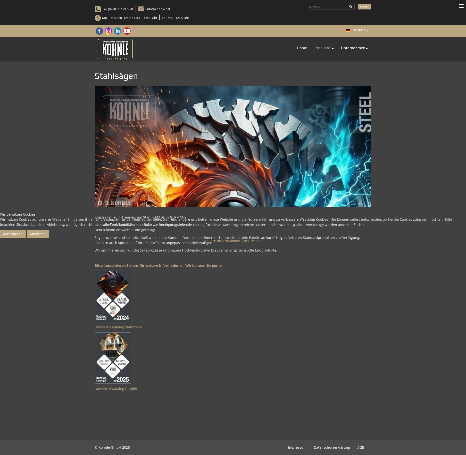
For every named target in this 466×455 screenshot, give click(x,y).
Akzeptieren (13, 234)
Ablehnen (38, 234)
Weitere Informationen (221, 240)
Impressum (253, 240)
